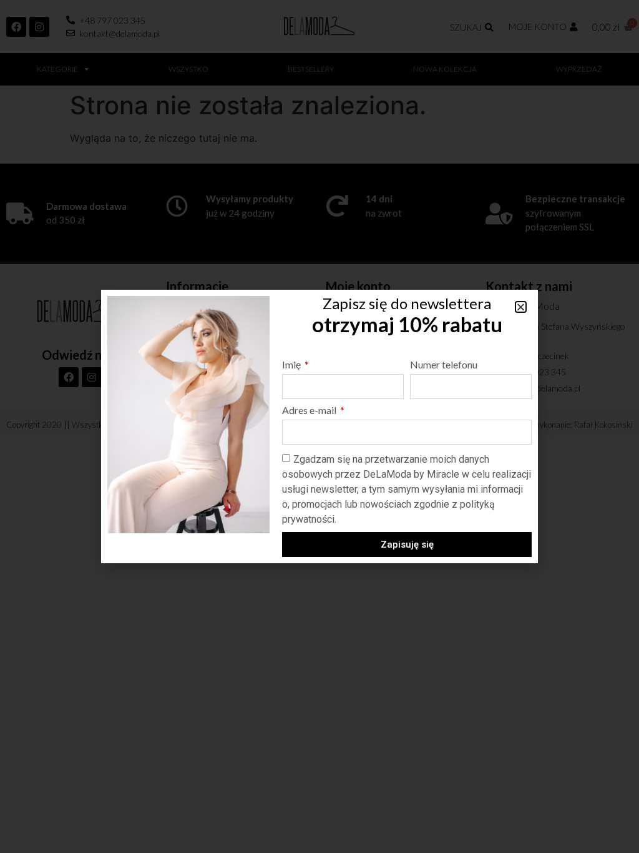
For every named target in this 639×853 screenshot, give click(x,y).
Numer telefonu (443, 365)
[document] (319, 426)
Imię (292, 365)
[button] (520, 307)
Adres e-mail (310, 410)
